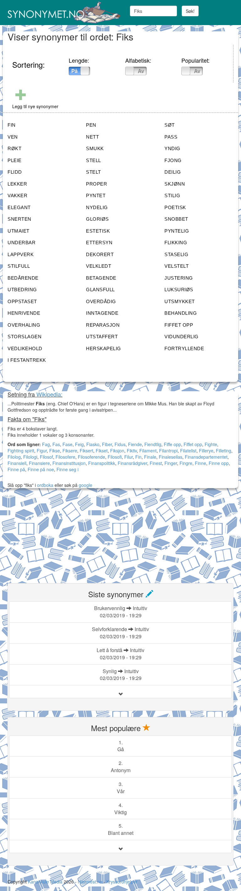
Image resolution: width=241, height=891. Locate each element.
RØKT (14, 148)
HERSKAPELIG (103, 348)
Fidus (120, 444)
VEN (13, 137)
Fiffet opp (193, 444)
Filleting (223, 450)
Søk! (190, 11)
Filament (148, 450)
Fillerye (206, 450)
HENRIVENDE (24, 313)
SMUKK (95, 148)
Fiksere (69, 450)
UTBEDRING (22, 289)
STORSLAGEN (24, 336)
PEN (91, 125)
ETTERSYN (99, 242)
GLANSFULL (100, 289)
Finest (156, 463)
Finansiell (17, 463)
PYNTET (95, 195)
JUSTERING (178, 278)
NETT (92, 137)
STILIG (172, 195)
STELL (93, 160)
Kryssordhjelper (121, 881)
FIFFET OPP (178, 325)
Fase (67, 444)
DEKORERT (100, 254)
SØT (169, 125)
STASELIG (176, 254)
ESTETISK (98, 231)
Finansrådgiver (132, 463)
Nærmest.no (90, 881)
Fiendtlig (152, 444)
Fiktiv (132, 450)
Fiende (135, 444)
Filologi (30, 457)
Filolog (14, 457)
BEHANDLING (180, 313)
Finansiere (39, 463)
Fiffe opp (172, 444)
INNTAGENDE (102, 313)
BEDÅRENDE (23, 278)
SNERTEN (19, 219)
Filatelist (188, 450)
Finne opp (219, 463)
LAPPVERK (21, 254)
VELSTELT (176, 266)
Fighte (211, 444)
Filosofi (115, 457)
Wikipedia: (49, 394)
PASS (170, 137)
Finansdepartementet (206, 457)
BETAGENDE (101, 278)
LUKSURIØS (178, 289)
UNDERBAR (21, 242)
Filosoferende (91, 457)
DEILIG (172, 172)
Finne (200, 463)
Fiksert (86, 450)
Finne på (16, 469)
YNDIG (172, 148)
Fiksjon (117, 450)
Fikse (54, 450)
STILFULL (19, 266)
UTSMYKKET (179, 301)
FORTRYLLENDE (184, 348)
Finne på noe (41, 469)
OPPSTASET (22, 301)
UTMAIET (18, 231)
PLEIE (15, 160)
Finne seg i (67, 469)
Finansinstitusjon (69, 463)
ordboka (44, 485)
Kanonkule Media (46, 881)
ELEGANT (19, 207)
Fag (46, 444)
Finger (170, 463)
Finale (150, 457)
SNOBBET (176, 219)
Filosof (46, 457)
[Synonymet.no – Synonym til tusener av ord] (62, 13)
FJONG (173, 160)
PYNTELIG (176, 231)
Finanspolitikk (101, 463)
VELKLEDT (98, 266)
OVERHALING (24, 325)
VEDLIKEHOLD (25, 348)
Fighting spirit (21, 450)
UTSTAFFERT (102, 336)
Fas (56, 444)
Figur (42, 450)
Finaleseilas (170, 457)
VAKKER (17, 195)
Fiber (107, 444)
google (85, 485)
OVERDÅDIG (101, 301)
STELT (93, 172)
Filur (128, 457)
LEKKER (17, 184)
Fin (138, 457)
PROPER (96, 184)
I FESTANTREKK (27, 360)
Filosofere (65, 457)
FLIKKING (175, 242)
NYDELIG (97, 207)
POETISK (175, 207)
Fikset (102, 450)
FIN (12, 125)
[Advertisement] (55, 537)
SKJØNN (174, 184)
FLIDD (15, 172)
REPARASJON (103, 325)
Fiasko (92, 444)
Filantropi (168, 450)
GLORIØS (97, 219)
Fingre (185, 463)
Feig (79, 444)
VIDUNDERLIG (181, 336)
